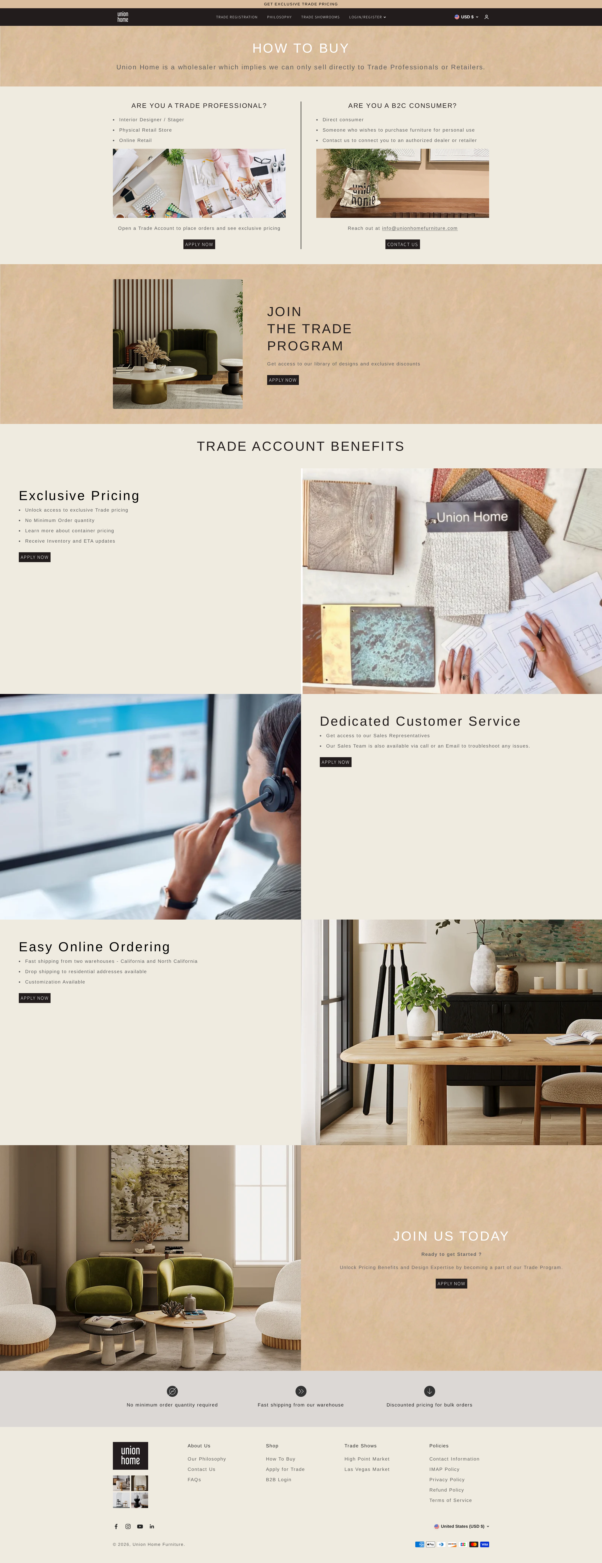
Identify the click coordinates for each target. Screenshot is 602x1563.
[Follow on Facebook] (116, 1526)
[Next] (353, 4)
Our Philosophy (207, 1458)
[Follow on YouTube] (140, 1526)
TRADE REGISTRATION (237, 17)
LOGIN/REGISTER (365, 17)
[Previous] (249, 4)
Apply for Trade (285, 1469)
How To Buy (281, 1458)
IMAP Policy (444, 1469)
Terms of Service (450, 1500)
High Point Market (367, 1458)
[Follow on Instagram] (128, 1526)
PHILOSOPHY (279, 17)
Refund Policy (446, 1489)
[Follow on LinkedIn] (152, 1526)
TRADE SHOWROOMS (320, 17)
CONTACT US (402, 244)
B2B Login (279, 1479)
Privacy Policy (447, 1479)
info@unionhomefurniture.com (420, 228)
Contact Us (202, 1469)
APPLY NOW (199, 244)
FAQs (194, 1479)
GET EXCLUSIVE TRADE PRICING (301, 4)
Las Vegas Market (367, 1469)
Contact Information (454, 1458)
